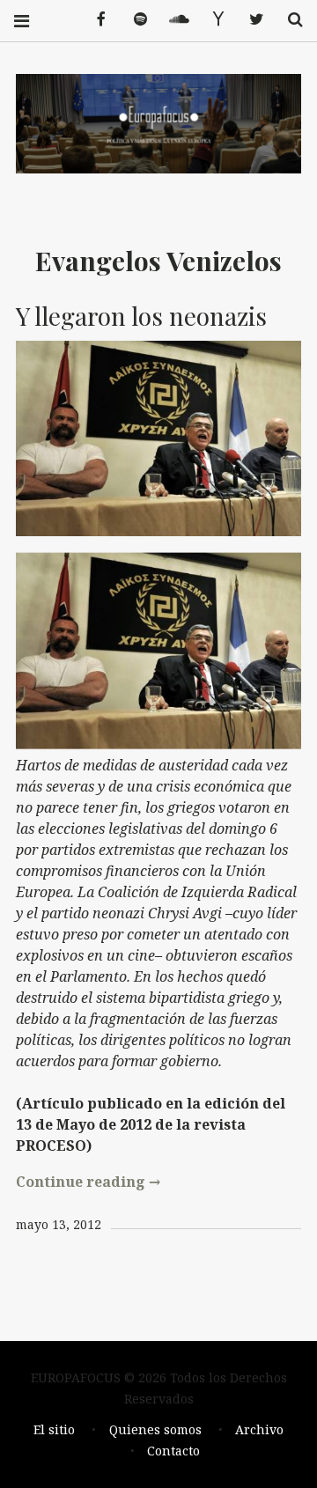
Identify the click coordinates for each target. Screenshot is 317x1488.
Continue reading (88, 1181)
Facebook (95, 19)
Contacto (173, 1450)
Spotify (133, 19)
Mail (211, 19)
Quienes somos (155, 1429)
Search (288, 19)
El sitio (54, 1429)
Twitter (250, 19)
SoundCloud (172, 19)
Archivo (259, 1429)
